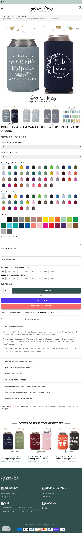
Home (3, 16)
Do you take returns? (14, 374)
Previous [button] (6, 65)
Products (65, 406)
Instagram (46, 508)
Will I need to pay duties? (15, 380)
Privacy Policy (6, 497)
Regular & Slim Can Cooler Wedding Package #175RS (66, 458)
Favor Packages (55, 406)
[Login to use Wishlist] (77, 29)
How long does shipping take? (17, 367)
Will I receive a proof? (14, 327)
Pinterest (37, 319)
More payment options (41, 305)
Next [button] (75, 65)
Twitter (28, 319)
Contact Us (46, 497)
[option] (41, 65)
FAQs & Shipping (48, 493)
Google (31, 319)
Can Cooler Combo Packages (17, 16)
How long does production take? (19, 361)
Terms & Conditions (8, 493)
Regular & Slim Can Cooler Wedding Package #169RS (38, 458)
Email (35, 319)
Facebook (25, 319)
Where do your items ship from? (18, 399)
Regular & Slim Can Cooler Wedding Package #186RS (11, 458)
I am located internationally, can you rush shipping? (27, 392)
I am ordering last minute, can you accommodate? (26, 386)
